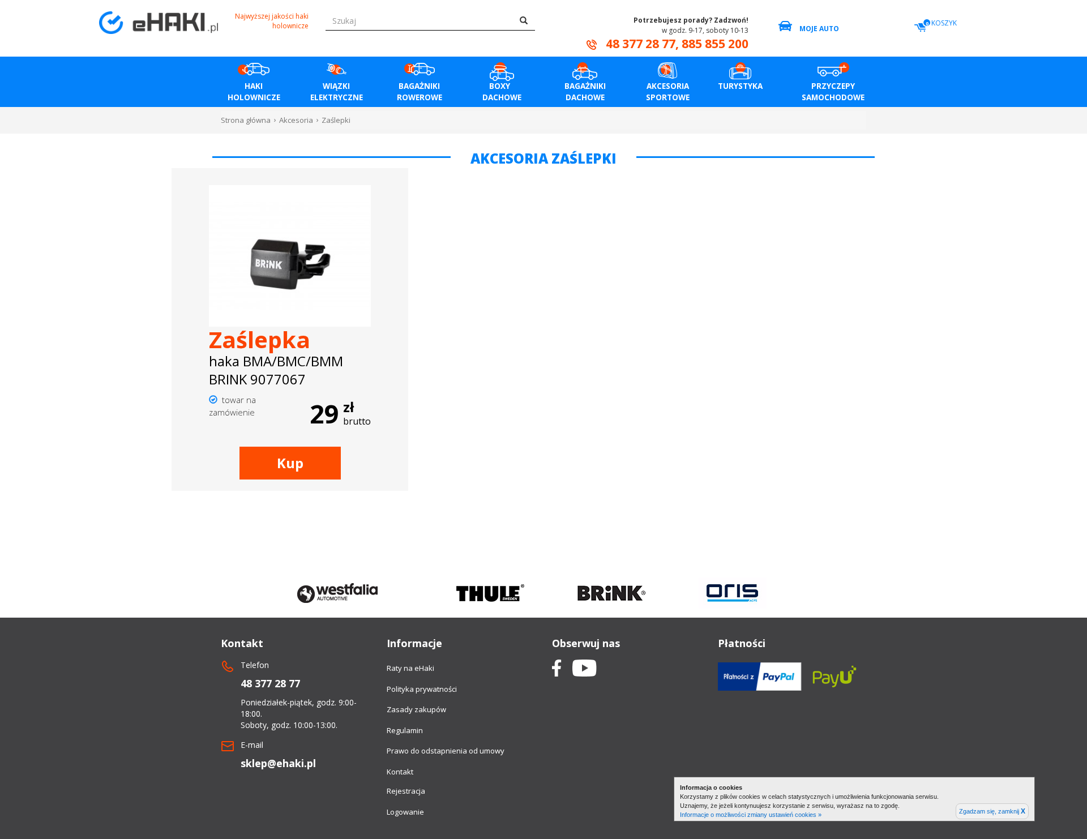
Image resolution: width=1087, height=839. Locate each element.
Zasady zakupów (416, 709)
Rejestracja (406, 791)
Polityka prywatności (422, 689)
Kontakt (400, 772)
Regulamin (405, 730)
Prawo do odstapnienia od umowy (445, 751)
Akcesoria (296, 120)
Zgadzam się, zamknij (992, 811)
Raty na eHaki (410, 668)
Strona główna (246, 120)
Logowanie (405, 812)
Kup (290, 462)
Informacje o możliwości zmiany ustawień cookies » (750, 814)
